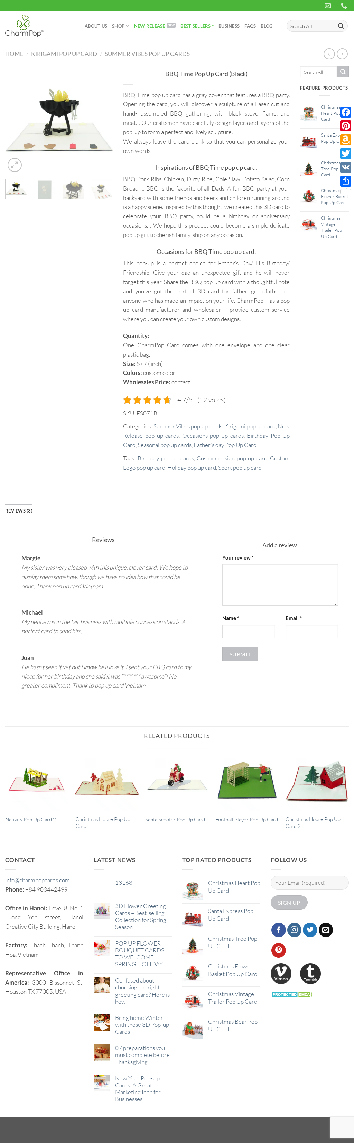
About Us (96, 26)
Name (230, 618)
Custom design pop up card (232, 458)
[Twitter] (346, 153)
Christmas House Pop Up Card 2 (313, 822)
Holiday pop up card (191, 467)
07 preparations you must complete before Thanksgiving (142, 1054)
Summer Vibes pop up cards (147, 53)
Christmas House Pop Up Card (102, 822)
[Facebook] (346, 112)
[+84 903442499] (345, 5)
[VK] (346, 167)
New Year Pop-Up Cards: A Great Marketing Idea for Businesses (138, 1089)
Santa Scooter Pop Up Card (175, 819)
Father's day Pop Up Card (225, 445)
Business (229, 26)
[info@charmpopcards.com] (329, 5)
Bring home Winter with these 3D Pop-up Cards (142, 1024)
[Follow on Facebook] (278, 930)
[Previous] (16, 120)
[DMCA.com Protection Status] (292, 993)
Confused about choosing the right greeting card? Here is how (142, 991)
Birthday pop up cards (166, 458)
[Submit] (341, 26)
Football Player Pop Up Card (246, 819)
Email (294, 618)
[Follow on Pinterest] (278, 950)
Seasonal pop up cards (165, 445)
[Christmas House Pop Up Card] (107, 779)
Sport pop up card (240, 467)
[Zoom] (15, 165)
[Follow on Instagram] (294, 930)
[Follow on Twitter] (310, 930)
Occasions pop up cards (213, 435)
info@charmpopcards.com (37, 880)
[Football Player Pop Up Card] (247, 779)
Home (14, 53)
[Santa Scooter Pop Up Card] (176, 779)
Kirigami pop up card (64, 53)
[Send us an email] (326, 930)
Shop (118, 26)
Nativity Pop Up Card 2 (30, 819)
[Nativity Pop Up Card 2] (36, 779)
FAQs (250, 26)
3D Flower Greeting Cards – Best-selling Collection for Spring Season (140, 916)
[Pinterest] (346, 126)
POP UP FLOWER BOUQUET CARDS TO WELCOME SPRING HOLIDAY (139, 954)
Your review (238, 557)
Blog (266, 26)
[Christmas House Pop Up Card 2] (317, 779)
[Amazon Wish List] (346, 140)
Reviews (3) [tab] (18, 511)
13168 (123, 882)
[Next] (102, 120)
